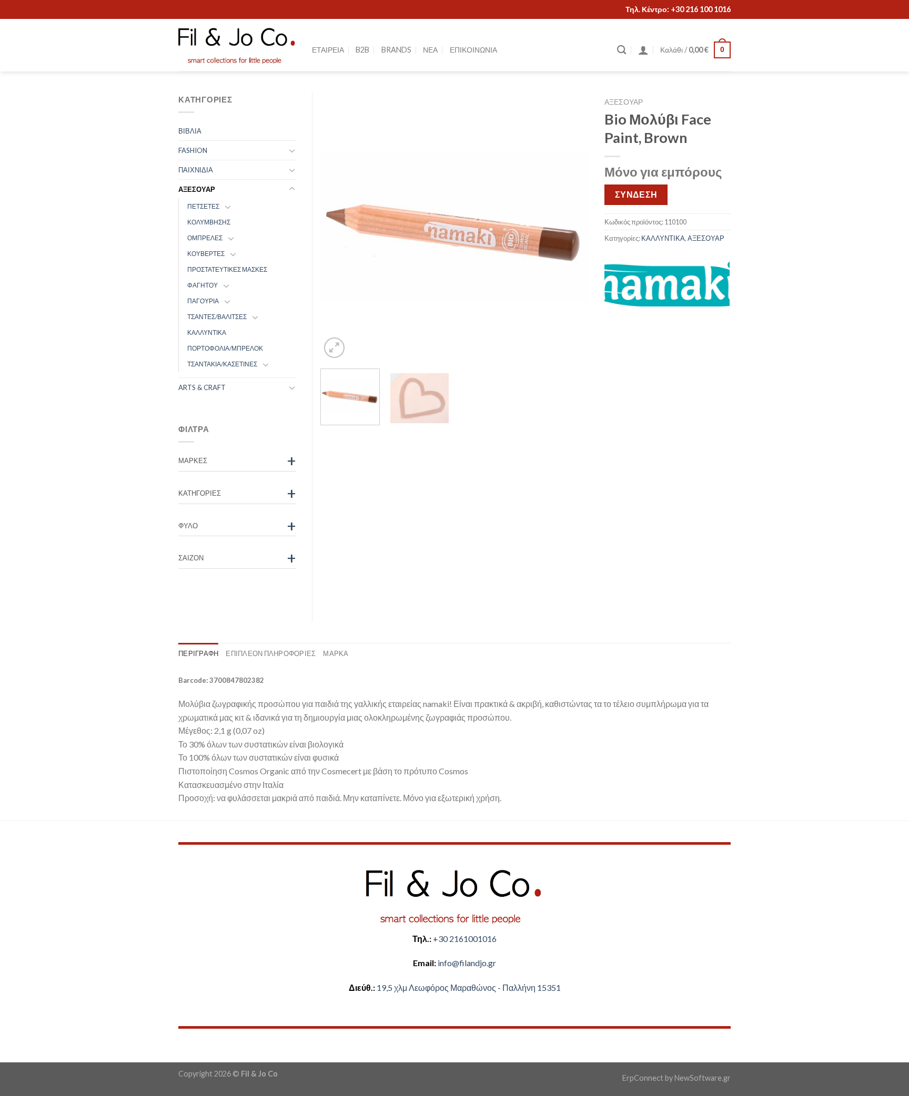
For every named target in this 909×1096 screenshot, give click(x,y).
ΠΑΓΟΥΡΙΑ (203, 301)
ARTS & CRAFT (202, 387)
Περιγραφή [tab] (198, 653)
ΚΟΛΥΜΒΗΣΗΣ (208, 222)
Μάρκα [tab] (335, 653)
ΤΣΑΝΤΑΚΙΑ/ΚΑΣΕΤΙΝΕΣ (222, 364)
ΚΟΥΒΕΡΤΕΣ (206, 254)
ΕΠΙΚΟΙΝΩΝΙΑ (473, 49)
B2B (362, 49)
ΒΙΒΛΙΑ (189, 131)
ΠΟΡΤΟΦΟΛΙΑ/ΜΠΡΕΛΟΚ (225, 348)
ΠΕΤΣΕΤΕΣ (203, 206)
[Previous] (338, 226)
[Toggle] (292, 150)
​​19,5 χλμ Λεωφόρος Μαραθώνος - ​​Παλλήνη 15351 (469, 987)
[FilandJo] (237, 45)
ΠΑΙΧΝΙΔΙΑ (195, 170)
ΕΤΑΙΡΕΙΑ (328, 49)
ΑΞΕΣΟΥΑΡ (623, 102)
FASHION (192, 150)
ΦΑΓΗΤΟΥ (202, 285)
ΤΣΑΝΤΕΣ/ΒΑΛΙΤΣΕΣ (217, 317)
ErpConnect (642, 1077)
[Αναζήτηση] (621, 50)
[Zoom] (334, 347)
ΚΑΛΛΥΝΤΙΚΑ (663, 238)
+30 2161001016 (465, 939)
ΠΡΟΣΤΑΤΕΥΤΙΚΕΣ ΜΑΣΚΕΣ (227, 269)
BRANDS (396, 49)
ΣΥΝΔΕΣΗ (636, 194)
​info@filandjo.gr (467, 963)
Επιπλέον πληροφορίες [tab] (271, 653)
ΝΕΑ (430, 49)
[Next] (570, 226)
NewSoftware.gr (702, 1077)
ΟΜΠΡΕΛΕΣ (205, 238)
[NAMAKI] (667, 283)
